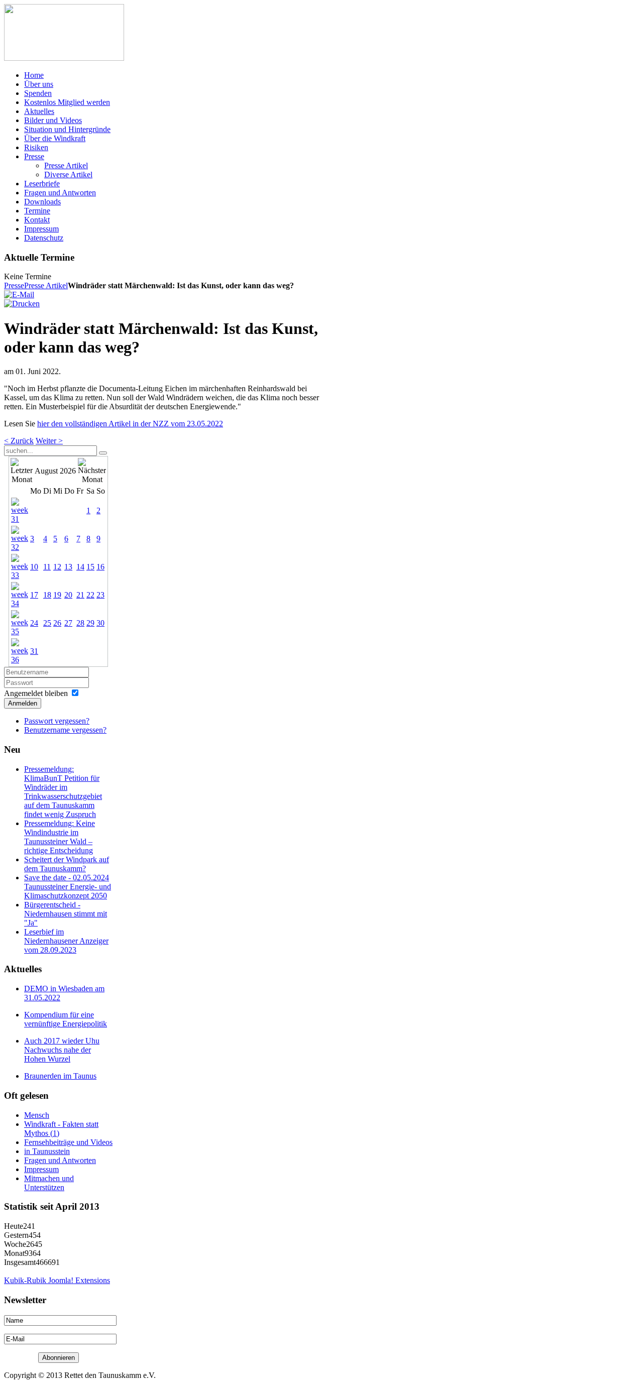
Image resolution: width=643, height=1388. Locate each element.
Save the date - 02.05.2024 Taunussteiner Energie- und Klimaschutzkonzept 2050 (67, 886)
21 (80, 595)
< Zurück (19, 440)
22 (90, 595)
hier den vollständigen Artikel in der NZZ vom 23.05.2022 (130, 423)
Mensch (36, 1115)
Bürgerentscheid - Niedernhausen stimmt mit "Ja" (65, 913)
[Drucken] (22, 303)
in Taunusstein (47, 1151)
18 (47, 595)
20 (68, 595)
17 (34, 595)
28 (80, 623)
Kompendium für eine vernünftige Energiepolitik (65, 1019)
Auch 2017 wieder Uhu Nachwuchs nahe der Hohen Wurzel (61, 1049)
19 (57, 595)
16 (100, 566)
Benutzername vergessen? (65, 730)
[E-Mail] (19, 294)
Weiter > (49, 440)
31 (34, 651)
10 (34, 566)
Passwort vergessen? (56, 721)
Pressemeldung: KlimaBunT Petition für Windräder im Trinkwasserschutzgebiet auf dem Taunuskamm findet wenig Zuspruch (63, 792)
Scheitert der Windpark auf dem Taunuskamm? (66, 864)
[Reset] (103, 452)
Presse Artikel (46, 285)
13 (68, 566)
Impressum (41, 1169)
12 (57, 566)
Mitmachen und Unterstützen (49, 1183)
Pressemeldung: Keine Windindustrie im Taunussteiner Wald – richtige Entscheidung (59, 837)
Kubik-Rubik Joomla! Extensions (57, 1280)
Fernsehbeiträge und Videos (68, 1142)
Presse (14, 285)
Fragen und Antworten (60, 1160)
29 (90, 623)
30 (100, 623)
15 (90, 566)
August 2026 (55, 471)
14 (80, 566)
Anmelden (22, 703)
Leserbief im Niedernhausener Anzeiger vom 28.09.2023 (66, 941)
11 (47, 566)
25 (47, 623)
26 (57, 623)
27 (68, 623)
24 (34, 623)
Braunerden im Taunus (60, 1076)
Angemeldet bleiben (36, 693)
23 (100, 595)
